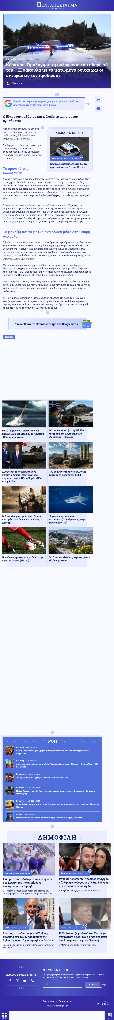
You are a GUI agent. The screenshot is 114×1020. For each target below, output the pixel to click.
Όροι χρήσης (49, 1001)
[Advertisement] (47, 372)
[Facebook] (10, 980)
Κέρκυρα (8, 336)
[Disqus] (47, 612)
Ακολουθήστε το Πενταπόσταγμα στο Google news (46, 324)
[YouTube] (24, 980)
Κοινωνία (11, 58)
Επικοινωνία (65, 1001)
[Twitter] (17, 980)
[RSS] (32, 980)
